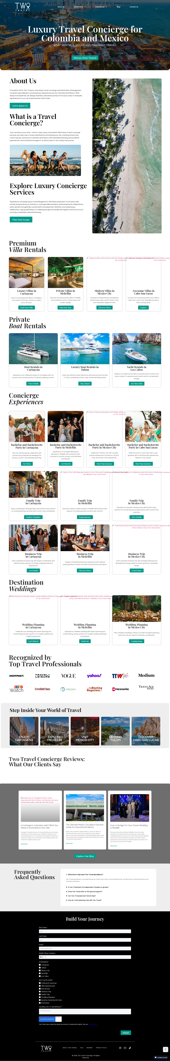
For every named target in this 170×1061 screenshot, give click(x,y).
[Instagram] (120, 1048)
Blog (118, 7)
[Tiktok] (130, 1048)
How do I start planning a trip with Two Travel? (84, 900)
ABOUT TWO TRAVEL (70, 1047)
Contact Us (134, 7)
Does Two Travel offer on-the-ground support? (85, 891)
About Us (61, 7)
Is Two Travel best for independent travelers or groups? (88, 887)
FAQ (81, 1047)
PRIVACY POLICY (101, 1047)
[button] (108, 874)
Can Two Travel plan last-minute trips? (82, 896)
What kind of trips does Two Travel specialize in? (85, 874)
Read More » (24, 844)
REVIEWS (90, 1047)
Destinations (78, 7)
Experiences (100, 7)
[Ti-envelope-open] (125, 1048)
